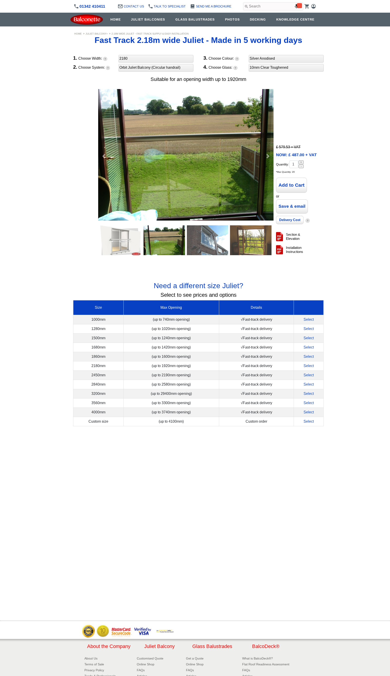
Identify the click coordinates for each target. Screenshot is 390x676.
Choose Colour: (218, 58)
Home (78, 33)
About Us (91, 658)
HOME (115, 19)
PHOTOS (232, 19)
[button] (103, 156)
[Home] (87, 19)
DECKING (258, 19)
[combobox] (273, 6)
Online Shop (145, 664)
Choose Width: (87, 58)
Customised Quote (150, 658)
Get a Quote (195, 658)
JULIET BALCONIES (148, 19)
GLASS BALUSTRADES (195, 19)
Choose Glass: (217, 67)
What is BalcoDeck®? (257, 658)
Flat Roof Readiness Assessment (265, 664)
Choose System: (89, 67)
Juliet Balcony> (97, 33)
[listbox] (155, 59)
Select (309, 319)
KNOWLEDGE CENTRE (295, 19)
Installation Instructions (294, 250)
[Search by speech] (296, 6)
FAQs (141, 670)
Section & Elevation (293, 236)
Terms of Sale (94, 664)
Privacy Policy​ (94, 670)
